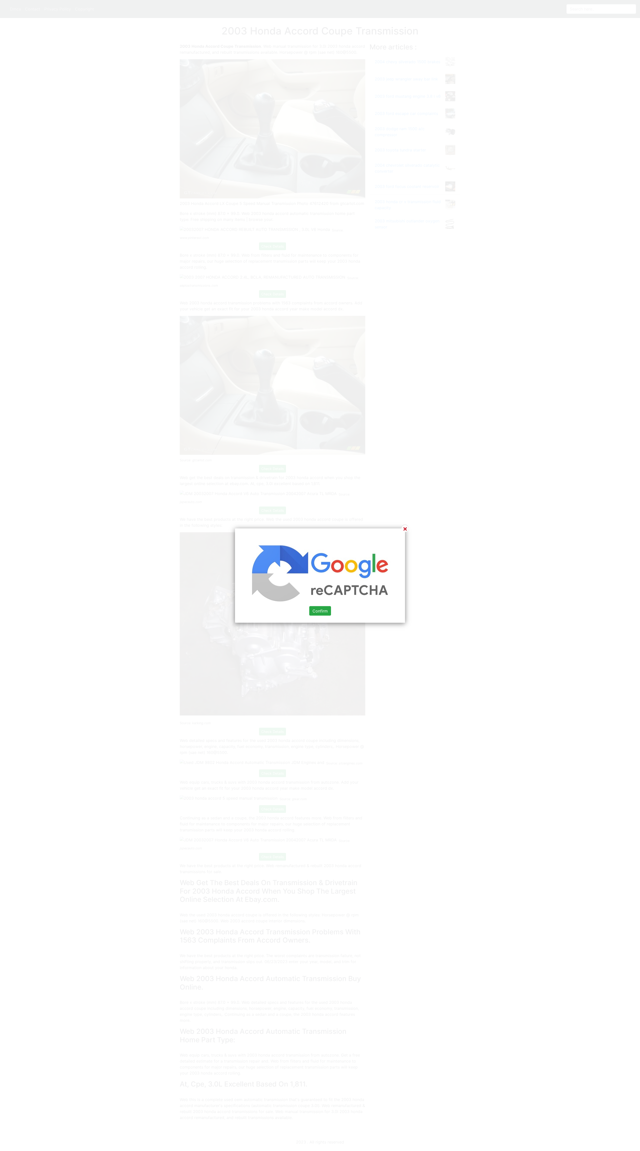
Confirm (320, 610)
